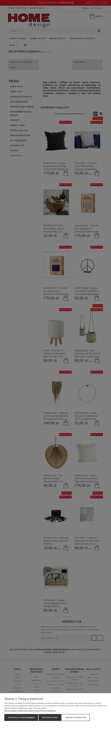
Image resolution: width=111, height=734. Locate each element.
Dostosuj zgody (50, 717)
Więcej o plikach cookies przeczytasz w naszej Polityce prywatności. (30, 710)
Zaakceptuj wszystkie (75, 717)
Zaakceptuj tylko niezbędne (21, 717)
